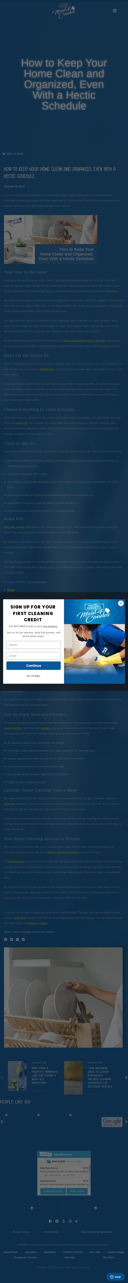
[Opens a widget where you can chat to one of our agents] (115, 1277)
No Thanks (33, 676)
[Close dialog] (121, 603)
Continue (33, 665)
